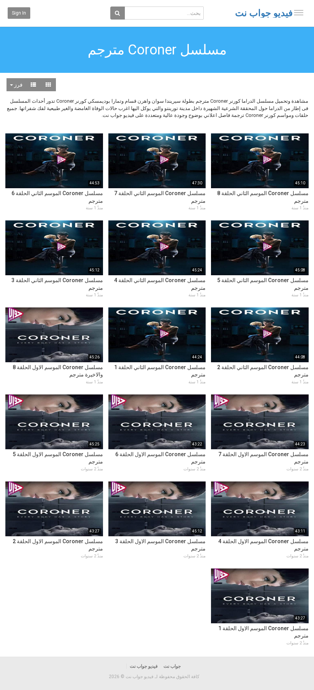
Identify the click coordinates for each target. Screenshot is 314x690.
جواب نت (172, 666)
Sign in (19, 13)
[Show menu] (299, 13)
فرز (18, 85)
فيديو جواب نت (264, 13)
